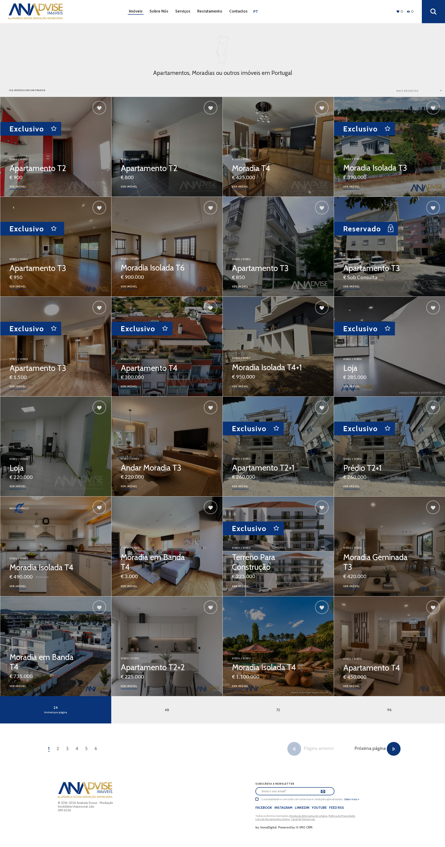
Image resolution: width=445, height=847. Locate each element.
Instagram (283, 808)
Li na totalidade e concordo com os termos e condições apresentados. (302, 799)
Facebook (263, 808)
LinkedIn (302, 808)
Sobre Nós (158, 11)
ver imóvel (18, 186)
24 (55, 709)
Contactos (238, 11)
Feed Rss (336, 808)
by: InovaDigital (266, 827)
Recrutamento (209, 11)
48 (167, 710)
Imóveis (136, 11)
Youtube (319, 808)
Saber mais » (351, 799)
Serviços (182, 11)
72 (278, 710)
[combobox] (419, 91)
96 (389, 710)
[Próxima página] (393, 749)
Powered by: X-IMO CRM (294, 827)
